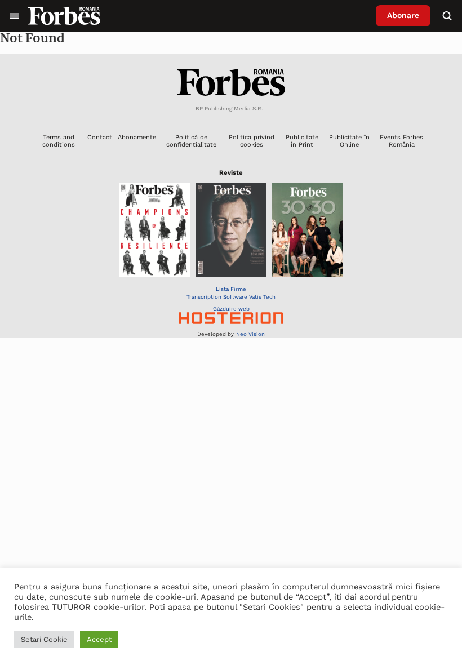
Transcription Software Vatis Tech (231, 297)
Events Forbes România (401, 141)
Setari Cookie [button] (44, 639)
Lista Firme (231, 289)
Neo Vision (250, 334)
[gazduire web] (231, 319)
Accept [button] (99, 639)
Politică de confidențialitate (191, 141)
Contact (99, 137)
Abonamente (137, 137)
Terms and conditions (58, 141)
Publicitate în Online (349, 141)
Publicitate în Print (302, 141)
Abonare (403, 15)
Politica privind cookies (251, 141)
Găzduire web (231, 308)
